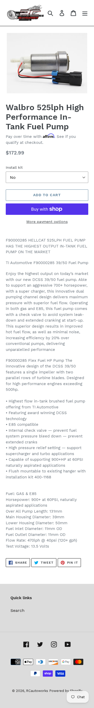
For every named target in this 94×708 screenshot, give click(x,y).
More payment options (47, 222)
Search (17, 610)
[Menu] (85, 13)
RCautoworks (37, 691)
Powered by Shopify (65, 691)
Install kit (14, 167)
